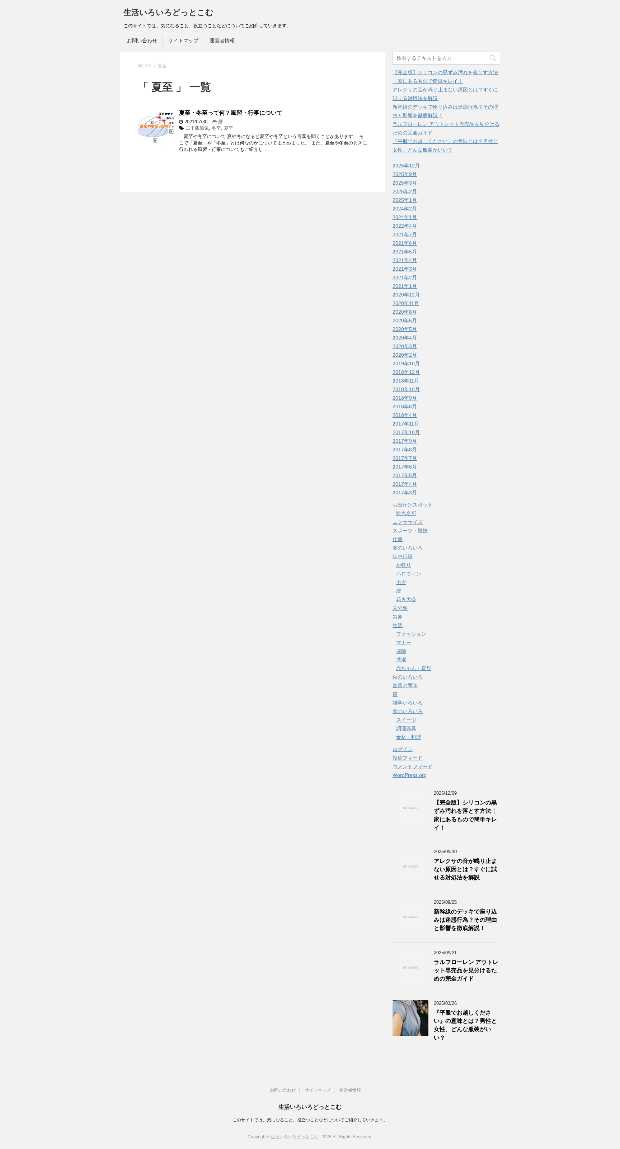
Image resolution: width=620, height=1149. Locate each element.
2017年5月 (405, 475)
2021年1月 (405, 286)
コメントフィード (413, 766)
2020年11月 (406, 303)
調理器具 (406, 728)
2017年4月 (405, 484)
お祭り (403, 565)
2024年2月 (405, 209)
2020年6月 (405, 320)
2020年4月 (405, 338)
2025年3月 (405, 183)
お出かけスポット (413, 505)
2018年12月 (406, 372)
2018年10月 (406, 389)
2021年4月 (405, 260)
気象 (398, 616)
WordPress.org (410, 775)
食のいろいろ (408, 711)
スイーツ (406, 720)
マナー (403, 642)
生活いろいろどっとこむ (168, 12)
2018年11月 (406, 381)
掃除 (401, 651)
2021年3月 (405, 269)
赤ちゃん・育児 (413, 668)
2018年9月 (405, 398)
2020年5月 (405, 329)
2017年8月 (405, 449)
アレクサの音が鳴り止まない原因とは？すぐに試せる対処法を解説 (465, 869)
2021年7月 (405, 234)
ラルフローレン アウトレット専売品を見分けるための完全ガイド (466, 970)
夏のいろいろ (408, 548)
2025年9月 (405, 174)
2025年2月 (405, 191)
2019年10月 (406, 363)
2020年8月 (405, 312)
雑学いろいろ (408, 703)
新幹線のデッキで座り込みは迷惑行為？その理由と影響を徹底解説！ (465, 919)
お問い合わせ (142, 40)
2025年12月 (406, 165)
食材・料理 (408, 737)
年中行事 (403, 556)
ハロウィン (408, 573)
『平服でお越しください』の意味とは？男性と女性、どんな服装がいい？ (465, 1025)
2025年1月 (405, 200)
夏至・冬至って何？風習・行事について (230, 113)
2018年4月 (405, 415)
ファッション (411, 634)
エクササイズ (408, 522)
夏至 (228, 128)
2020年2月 (405, 355)
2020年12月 (406, 295)
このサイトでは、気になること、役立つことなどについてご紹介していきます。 (310, 1119)
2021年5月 (405, 252)
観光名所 (406, 513)
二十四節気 (197, 128)
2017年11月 (406, 424)
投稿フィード (408, 758)
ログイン (403, 749)
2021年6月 (405, 243)
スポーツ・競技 (410, 530)
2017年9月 (405, 441)
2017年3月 (405, 492)
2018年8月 (405, 406)
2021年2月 (405, 277)
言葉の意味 (405, 685)
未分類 (400, 608)
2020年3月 (405, 346)
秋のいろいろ (408, 677)
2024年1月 (405, 217)
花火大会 (406, 599)
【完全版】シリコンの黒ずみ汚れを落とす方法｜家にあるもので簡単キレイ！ (465, 815)
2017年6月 (405, 467)
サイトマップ (183, 40)
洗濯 (401, 660)
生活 (398, 625)
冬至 (216, 128)
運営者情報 (222, 40)
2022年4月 (405, 226)
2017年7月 (405, 458)
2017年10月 (406, 432)
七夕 (401, 582)
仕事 (398, 539)
